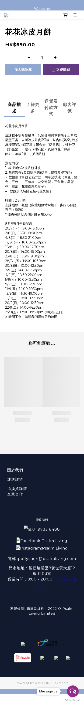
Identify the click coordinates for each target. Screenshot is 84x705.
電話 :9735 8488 (44, 529)
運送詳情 (15, 479)
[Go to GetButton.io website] (72, 700)
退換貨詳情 (17, 488)
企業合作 (15, 494)
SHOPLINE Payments (51, 683)
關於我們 (15, 470)
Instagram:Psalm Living (44, 548)
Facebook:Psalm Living (43, 541)
